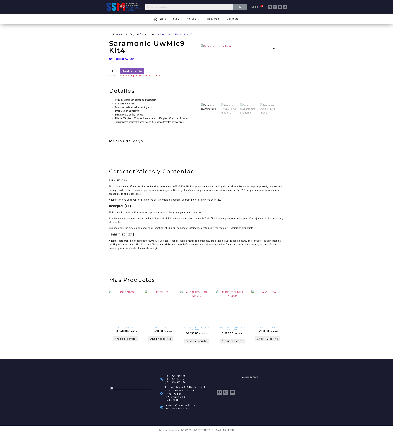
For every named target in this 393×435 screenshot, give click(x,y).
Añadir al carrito (132, 71)
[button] (274, 49)
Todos (157, 75)
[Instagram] (275, 7)
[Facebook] (270, 7)
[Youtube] (280, 7)
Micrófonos (149, 34)
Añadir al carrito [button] (125, 338)
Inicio (114, 34)
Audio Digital (130, 34)
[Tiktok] (285, 7)
